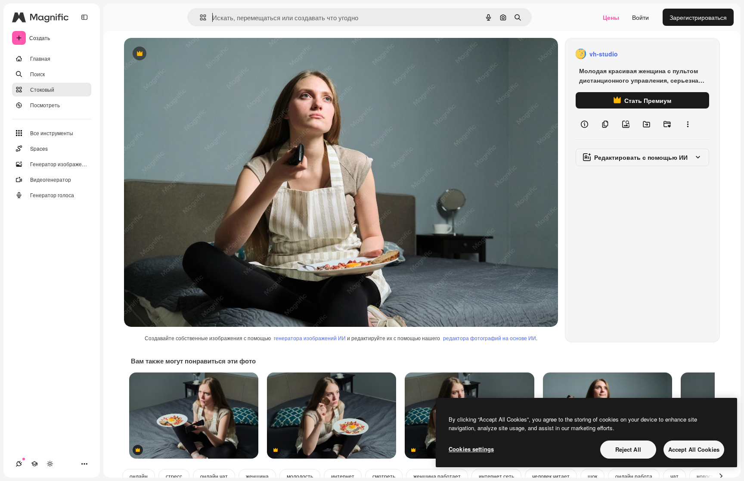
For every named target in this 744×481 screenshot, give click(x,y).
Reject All (628, 449)
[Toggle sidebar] (84, 17)
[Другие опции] (687, 124)
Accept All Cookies (693, 449)
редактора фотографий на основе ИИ (489, 337)
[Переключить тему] (50, 464)
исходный (181, 54)
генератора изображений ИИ (310, 337)
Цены (611, 17)
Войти (640, 17)
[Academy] (34, 464)
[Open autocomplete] (199, 17)
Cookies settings (471, 449)
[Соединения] (19, 464)
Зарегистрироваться (698, 17)
